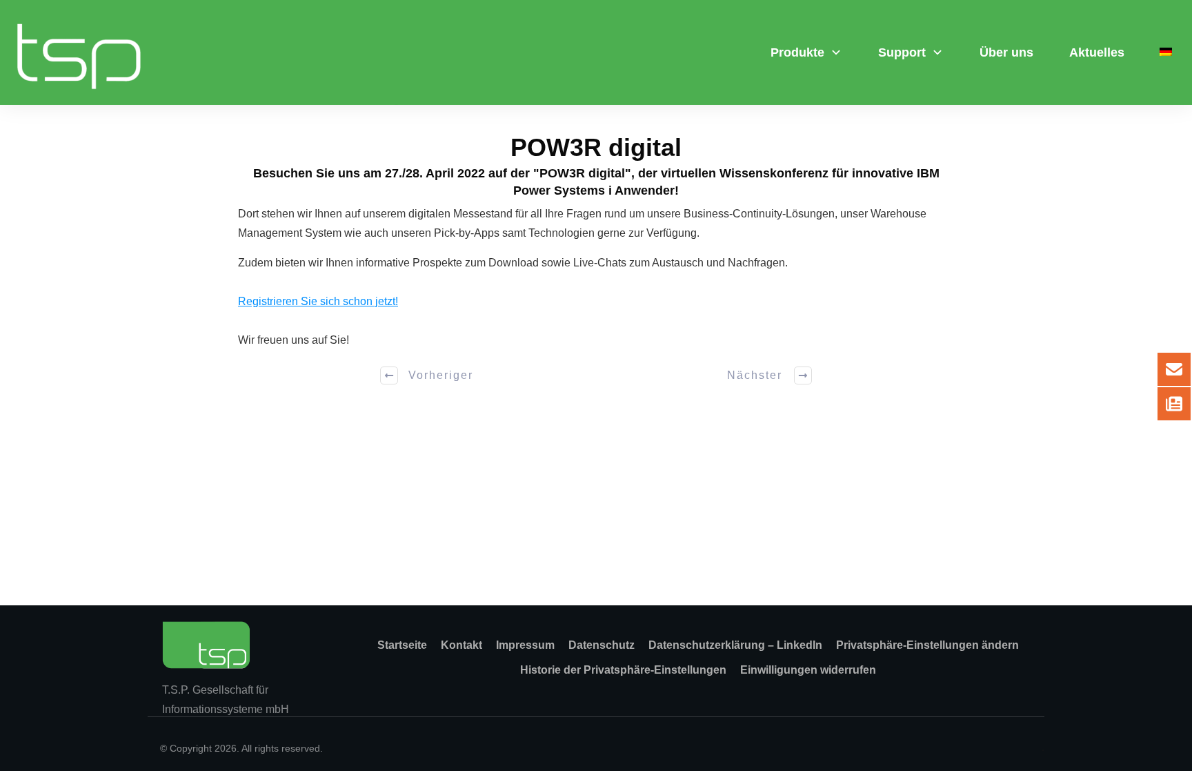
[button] (927, 645)
